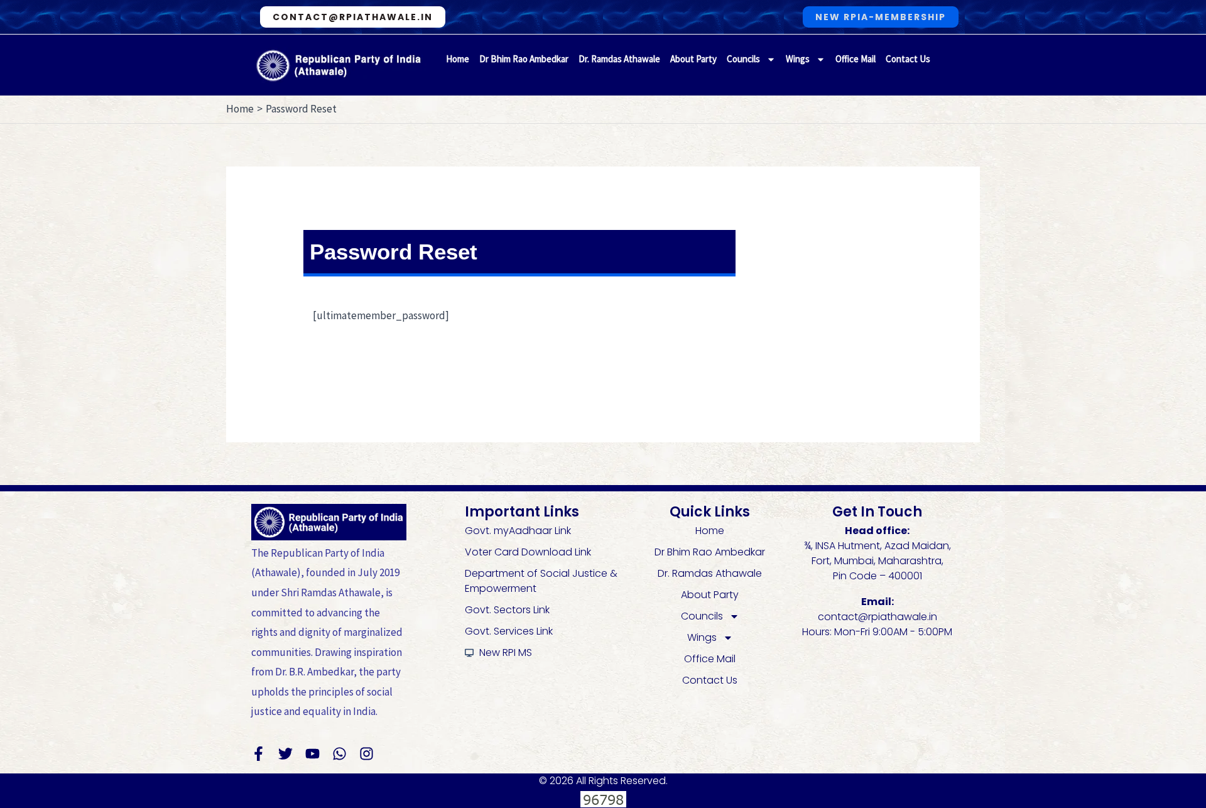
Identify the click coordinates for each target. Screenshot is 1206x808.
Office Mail (855, 59)
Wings (798, 59)
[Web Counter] (603, 798)
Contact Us (908, 59)
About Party (693, 59)
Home (457, 59)
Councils (743, 59)
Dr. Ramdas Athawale (619, 59)
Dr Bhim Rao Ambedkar (523, 59)
